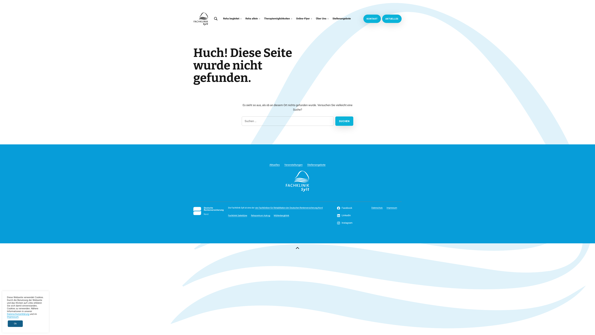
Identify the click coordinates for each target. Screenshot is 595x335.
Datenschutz (377, 207)
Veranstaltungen (293, 165)
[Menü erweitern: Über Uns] (328, 19)
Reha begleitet (231, 18)
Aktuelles (391, 18)
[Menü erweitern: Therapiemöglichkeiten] (291, 19)
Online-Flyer (303, 18)
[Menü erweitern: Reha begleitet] (241, 19)
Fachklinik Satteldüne (237, 215)
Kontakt (372, 18)
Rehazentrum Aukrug (260, 215)
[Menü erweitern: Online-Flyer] (311, 19)
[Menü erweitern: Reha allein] (259, 19)
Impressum (392, 207)
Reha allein (251, 18)
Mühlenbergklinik (281, 215)
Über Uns (321, 18)
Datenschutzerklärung (18, 314)
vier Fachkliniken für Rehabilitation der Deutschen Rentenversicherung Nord (289, 207)
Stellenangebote (342, 18)
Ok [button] (15, 323)
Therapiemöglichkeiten (277, 18)
